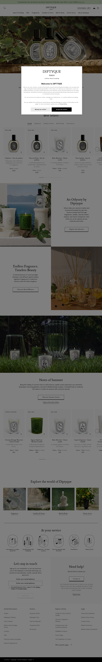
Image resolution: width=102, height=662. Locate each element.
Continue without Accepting (52, 78)
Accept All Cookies (61, 109)
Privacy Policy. (63, 104)
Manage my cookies (40, 109)
